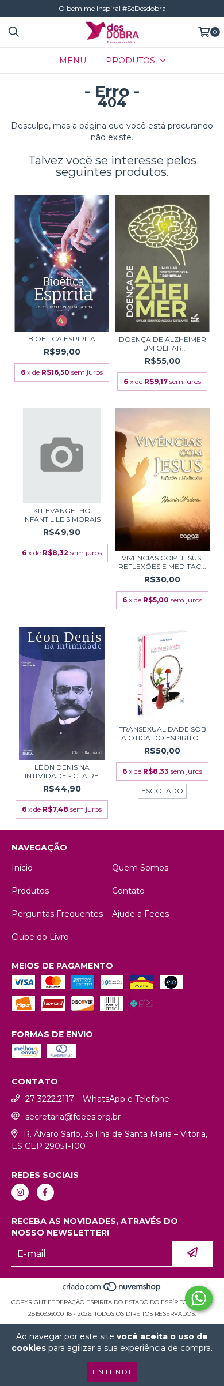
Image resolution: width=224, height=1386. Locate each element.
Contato (128, 891)
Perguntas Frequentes (57, 914)
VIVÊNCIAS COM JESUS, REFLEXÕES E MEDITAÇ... (162, 562)
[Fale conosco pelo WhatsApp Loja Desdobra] (199, 1298)
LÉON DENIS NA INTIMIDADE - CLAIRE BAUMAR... (62, 771)
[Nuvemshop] (112, 1290)
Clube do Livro (40, 937)
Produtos (30, 891)
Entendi (112, 1372)
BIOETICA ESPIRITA (61, 338)
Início (22, 868)
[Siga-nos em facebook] (45, 1192)
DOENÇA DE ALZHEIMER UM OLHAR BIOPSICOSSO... (162, 343)
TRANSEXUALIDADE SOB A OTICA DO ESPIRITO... (162, 733)
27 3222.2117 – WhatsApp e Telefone (97, 1099)
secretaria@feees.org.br (73, 1117)
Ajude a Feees (140, 914)
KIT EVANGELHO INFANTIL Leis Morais (62, 514)
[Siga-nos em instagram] (20, 1192)
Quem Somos (140, 868)
